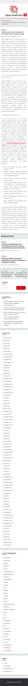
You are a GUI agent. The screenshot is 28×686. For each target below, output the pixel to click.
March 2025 (7, 376)
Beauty (6, 563)
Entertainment (8, 579)
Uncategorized (8, 645)
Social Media (7, 631)
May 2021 (7, 501)
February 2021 (8, 509)
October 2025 (7, 359)
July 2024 (6, 397)
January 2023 (7, 447)
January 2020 (7, 545)
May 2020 (7, 534)
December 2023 (8, 417)
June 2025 (6, 367)
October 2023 (7, 422)
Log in (5, 663)
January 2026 (7, 351)
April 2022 (7, 471)
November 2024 (8, 387)
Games (6, 593)
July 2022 (6, 463)
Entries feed (7, 666)
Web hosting (7, 650)
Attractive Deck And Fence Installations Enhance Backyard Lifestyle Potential (13, 260)
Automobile (7, 560)
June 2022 (6, 466)
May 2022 (7, 468)
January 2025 (7, 381)
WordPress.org (8, 671)
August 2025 (7, 365)
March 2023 (7, 441)
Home (5, 601)
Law (5, 612)
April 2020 (7, 537)
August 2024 (7, 395)
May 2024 (7, 403)
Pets (5, 617)
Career (5, 568)
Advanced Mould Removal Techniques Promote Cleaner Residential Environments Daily (13, 246)
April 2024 (7, 406)
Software (6, 634)
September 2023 (8, 425)
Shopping (6, 628)
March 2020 (7, 539)
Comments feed (8, 668)
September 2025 (8, 362)
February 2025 (8, 378)
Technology (7, 639)
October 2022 (7, 455)
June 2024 (6, 400)
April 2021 (7, 504)
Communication (8, 571)
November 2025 (8, 357)
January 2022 (7, 479)
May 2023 (7, 436)
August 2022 (7, 460)
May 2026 (7, 346)
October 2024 (7, 389)
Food (5, 587)
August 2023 (7, 427)
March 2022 (7, 474)
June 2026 (6, 343)
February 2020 (8, 542)
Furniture (6, 590)
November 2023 (8, 419)
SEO (5, 626)
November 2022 (8, 452)
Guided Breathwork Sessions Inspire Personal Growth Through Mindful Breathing (13, 323)
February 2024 (8, 411)
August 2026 (7, 337)
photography (7, 620)
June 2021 (6, 498)
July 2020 (6, 528)
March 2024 (7, 408)
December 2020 (8, 515)
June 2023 (6, 433)
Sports (5, 637)
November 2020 (8, 517)
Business (3, 29)
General (6, 596)
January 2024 (7, 414)
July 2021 (6, 496)
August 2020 (7, 526)
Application (7, 557)
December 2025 (8, 354)
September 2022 (8, 457)
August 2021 (7, 493)
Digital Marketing (8, 574)
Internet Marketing (9, 609)
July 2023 (6, 430)
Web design (7, 647)
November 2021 (8, 485)
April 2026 (7, 348)
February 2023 (8, 444)
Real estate (7, 623)
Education (6, 577)
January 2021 (7, 512)
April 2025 (7, 373)
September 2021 (8, 490)
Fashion (6, 582)
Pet (5, 615)
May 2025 (7, 370)
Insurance (6, 607)
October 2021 (7, 487)
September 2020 (8, 523)
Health (5, 598)
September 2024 (8, 392)
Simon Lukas (17, 36)
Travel (5, 642)
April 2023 (7, 438)
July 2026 (6, 340)
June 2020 (6, 531)
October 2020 (7, 520)
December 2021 (8, 482)
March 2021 (7, 506)
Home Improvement (9, 604)
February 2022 (8, 477)
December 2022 (8, 449)
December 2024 (8, 384)
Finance (6, 585)
